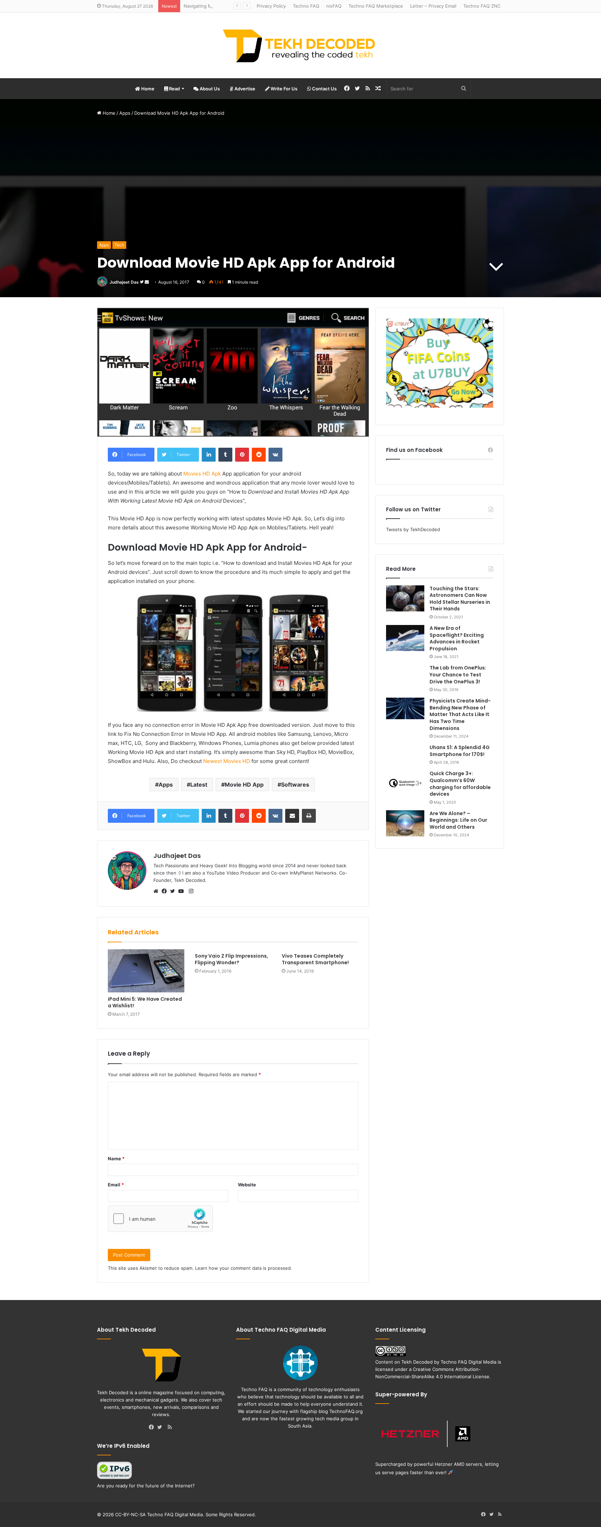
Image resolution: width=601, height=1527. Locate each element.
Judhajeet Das (124, 282)
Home (147, 88)
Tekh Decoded (417, 1362)
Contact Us (324, 88)
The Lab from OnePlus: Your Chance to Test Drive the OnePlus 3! (458, 674)
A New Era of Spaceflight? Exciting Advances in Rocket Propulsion (457, 638)
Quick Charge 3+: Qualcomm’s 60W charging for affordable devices (460, 783)
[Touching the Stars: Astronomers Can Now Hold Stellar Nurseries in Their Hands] (405, 598)
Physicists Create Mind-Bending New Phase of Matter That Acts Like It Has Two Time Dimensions (460, 714)
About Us (209, 88)
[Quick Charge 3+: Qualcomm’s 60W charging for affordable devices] (405, 783)
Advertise (244, 88)
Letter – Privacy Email (433, 6)
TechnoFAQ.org (346, 1411)
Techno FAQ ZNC (481, 6)
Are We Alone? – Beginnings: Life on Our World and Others (458, 820)
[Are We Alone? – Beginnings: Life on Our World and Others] (405, 823)
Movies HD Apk (202, 473)
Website (247, 1184)
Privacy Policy (271, 6)
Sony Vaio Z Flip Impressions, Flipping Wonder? (231, 959)
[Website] (157, 891)
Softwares (295, 784)
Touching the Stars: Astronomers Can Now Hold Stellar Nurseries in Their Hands (460, 598)
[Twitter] (174, 891)
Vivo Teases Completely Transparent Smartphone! (315, 959)
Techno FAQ (306, 6)
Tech (119, 244)
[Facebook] (166, 891)
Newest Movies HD (226, 761)
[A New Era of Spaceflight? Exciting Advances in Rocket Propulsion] (405, 638)
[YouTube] (182, 891)
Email (116, 1184)
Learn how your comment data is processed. (243, 1268)
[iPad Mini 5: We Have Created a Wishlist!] (146, 970)
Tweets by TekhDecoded (413, 529)
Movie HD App (244, 784)
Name (116, 1158)
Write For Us (283, 88)
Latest (198, 784)
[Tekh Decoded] (300, 45)
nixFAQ (334, 6)
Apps (124, 113)
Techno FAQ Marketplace (375, 6)
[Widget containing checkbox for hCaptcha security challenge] (160, 1218)
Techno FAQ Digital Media (468, 1362)
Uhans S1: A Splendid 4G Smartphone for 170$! (460, 751)
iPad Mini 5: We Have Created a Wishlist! (145, 1002)
